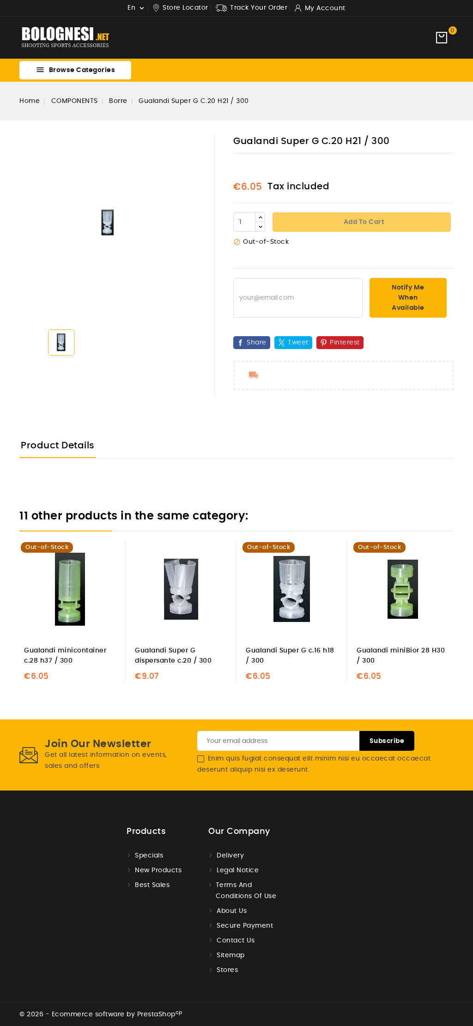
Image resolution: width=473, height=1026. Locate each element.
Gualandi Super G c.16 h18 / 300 (290, 655)
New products (158, 870)
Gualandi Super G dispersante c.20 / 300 (173, 655)
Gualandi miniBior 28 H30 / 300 (401, 655)
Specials (149, 855)
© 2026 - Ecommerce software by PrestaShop (100, 1014)
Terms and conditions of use (246, 890)
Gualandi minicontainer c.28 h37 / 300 (65, 655)
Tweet (298, 342)
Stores (227, 970)
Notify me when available (408, 297)
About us (232, 911)
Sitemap (231, 955)
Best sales (152, 885)
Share (257, 342)
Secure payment (245, 926)
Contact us (236, 940)
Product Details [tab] (58, 445)
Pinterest (345, 342)
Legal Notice (238, 870)
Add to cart (363, 222)
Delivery (230, 855)
